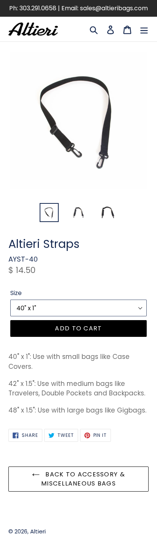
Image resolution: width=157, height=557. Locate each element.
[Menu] (144, 29)
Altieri (38, 531)
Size (16, 293)
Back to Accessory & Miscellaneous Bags (83, 479)
